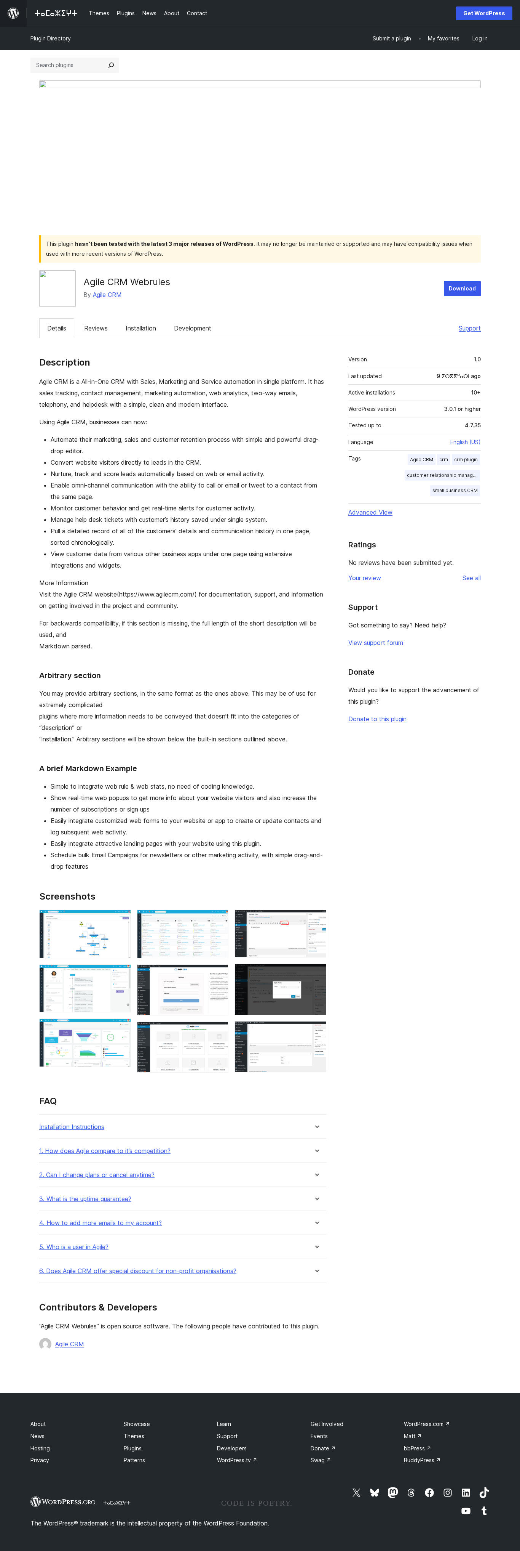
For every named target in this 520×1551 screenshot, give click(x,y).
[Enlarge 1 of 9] (120, 920)
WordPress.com (427, 1424)
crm (443, 459)
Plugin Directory (50, 38)
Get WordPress (484, 13)
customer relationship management (443, 475)
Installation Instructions (71, 1127)
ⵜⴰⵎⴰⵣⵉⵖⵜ (117, 1503)
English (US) (465, 442)
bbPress (417, 1448)
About (38, 1424)
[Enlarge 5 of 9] (218, 974)
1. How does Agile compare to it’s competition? (105, 1151)
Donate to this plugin (377, 719)
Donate (323, 1448)
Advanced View (370, 512)
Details (56, 328)
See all (472, 578)
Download (462, 288)
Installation (141, 328)
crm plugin (466, 459)
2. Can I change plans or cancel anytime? (97, 1175)
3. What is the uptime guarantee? (85, 1199)
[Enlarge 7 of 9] (316, 920)
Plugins (133, 1448)
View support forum (375, 642)
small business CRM (455, 490)
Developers (232, 1448)
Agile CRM (107, 294)
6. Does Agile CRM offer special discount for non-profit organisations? (137, 1271)
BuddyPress (422, 1460)
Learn (224, 1424)
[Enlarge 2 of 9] (120, 974)
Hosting (40, 1448)
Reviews (96, 328)
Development (192, 328)
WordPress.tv (237, 1460)
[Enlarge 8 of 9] (316, 974)
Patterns (134, 1460)
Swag (321, 1460)
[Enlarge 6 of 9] (218, 1032)
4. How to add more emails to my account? (100, 1223)
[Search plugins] (111, 65)
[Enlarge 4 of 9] (218, 920)
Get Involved (327, 1424)
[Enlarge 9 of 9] (316, 1031)
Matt (413, 1436)
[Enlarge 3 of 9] (120, 1029)
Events (319, 1436)
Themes (134, 1436)
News (37, 1436)
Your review (364, 578)
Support (470, 328)
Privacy (39, 1460)
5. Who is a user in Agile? (73, 1247)
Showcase (137, 1424)
